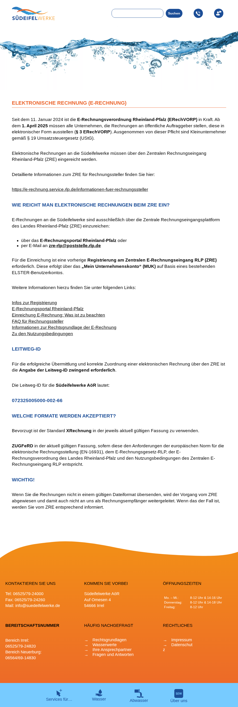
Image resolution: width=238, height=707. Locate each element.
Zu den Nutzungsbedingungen (42, 333)
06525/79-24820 (20, 646)
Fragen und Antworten (113, 654)
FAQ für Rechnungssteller (37, 321)
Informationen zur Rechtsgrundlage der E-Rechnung (64, 327)
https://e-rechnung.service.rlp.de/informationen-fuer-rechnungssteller (80, 189)
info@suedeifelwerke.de (37, 605)
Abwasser (139, 700)
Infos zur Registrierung (34, 302)
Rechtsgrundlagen (109, 640)
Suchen (174, 13)
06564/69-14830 (20, 657)
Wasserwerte (105, 644)
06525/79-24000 (28, 593)
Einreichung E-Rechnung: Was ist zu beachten (58, 315)
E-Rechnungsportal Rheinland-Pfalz (48, 308)
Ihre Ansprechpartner (112, 649)
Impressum (181, 640)
